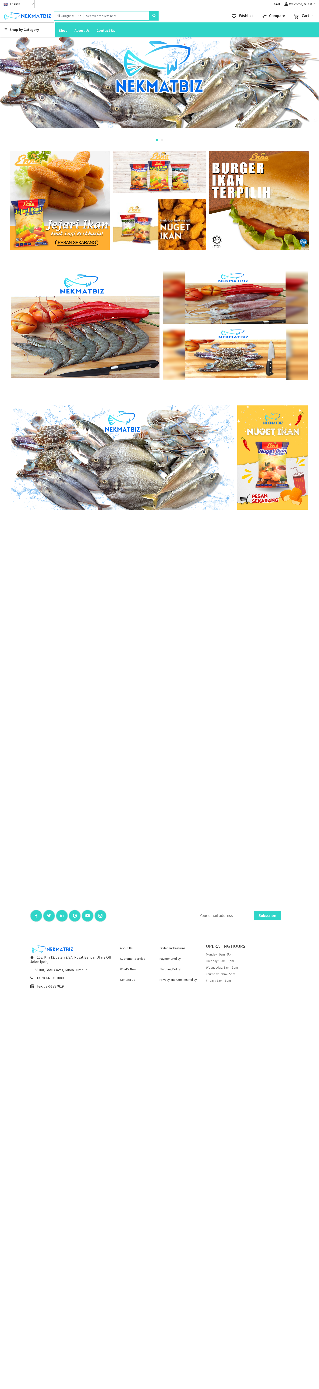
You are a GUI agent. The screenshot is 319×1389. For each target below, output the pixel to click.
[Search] (154, 16)
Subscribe (267, 915)
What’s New (128, 969)
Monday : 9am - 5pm (219, 954)
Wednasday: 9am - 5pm (222, 967)
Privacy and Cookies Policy (178, 979)
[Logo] (27, 15)
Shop (63, 30)
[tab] (157, 140)
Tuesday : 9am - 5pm (220, 961)
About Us (81, 30)
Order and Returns (172, 948)
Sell (276, 4)
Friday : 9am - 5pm (218, 980)
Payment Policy (170, 958)
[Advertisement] (60, 200)
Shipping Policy (170, 969)
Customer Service (132, 958)
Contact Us (105, 30)
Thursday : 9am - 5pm (220, 974)
